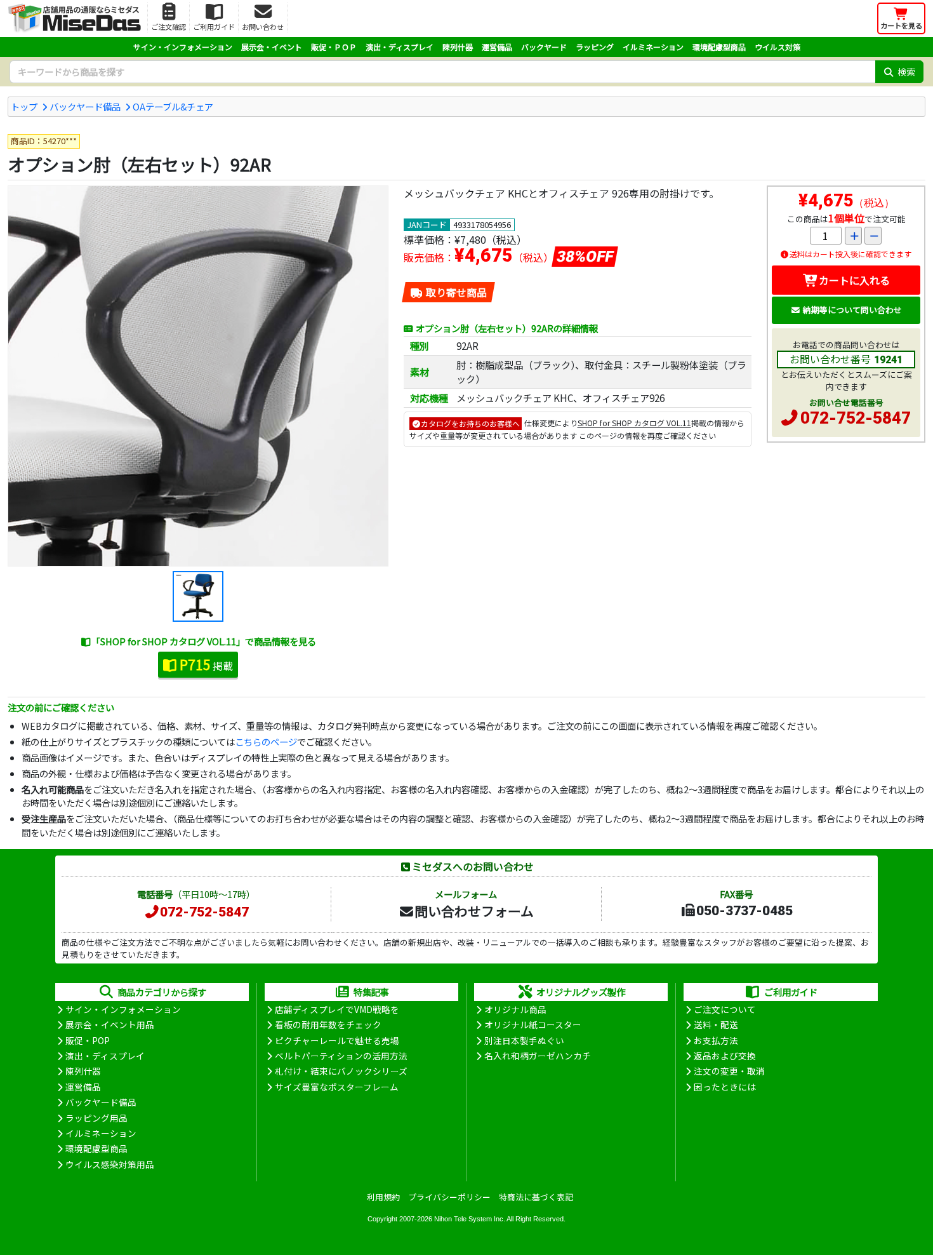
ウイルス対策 (777, 46)
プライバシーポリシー (449, 1197)
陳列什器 (457, 46)
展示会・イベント (271, 46)
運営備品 (497, 46)
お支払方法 (716, 1040)
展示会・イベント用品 (109, 1024)
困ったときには (725, 1086)
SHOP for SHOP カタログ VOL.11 (634, 423)
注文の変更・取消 (729, 1070)
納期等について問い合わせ (852, 310)
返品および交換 (725, 1055)
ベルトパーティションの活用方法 (341, 1055)
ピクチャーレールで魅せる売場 (337, 1040)
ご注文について (725, 1009)
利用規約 (383, 1197)
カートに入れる (854, 280)
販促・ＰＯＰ (334, 46)
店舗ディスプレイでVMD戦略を (337, 1009)
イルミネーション (653, 46)
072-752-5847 (855, 417)
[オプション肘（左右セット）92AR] (198, 376)
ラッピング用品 (96, 1117)
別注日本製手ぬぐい (524, 1040)
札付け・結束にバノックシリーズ (341, 1070)
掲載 (206, 664)
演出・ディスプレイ (399, 46)
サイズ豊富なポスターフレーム (337, 1086)
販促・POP (87, 1040)
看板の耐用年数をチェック (328, 1024)
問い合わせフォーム (474, 910)
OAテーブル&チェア (173, 106)
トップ (24, 106)
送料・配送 (716, 1024)
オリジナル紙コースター (532, 1024)
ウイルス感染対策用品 (109, 1164)
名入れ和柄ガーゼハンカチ (537, 1055)
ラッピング (595, 46)
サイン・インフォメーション (182, 46)
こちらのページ (266, 741)
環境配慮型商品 (719, 46)
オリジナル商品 (515, 1009)
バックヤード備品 (85, 106)
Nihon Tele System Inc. (469, 1219)
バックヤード (544, 46)
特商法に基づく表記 (536, 1197)
